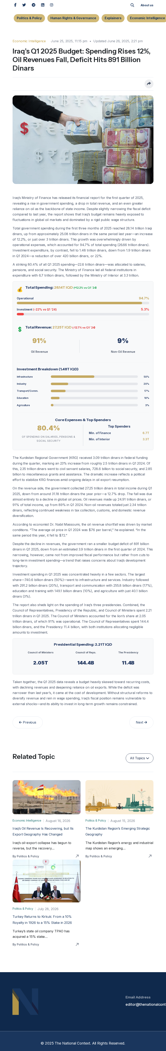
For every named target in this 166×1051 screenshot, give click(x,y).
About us (146, 5)
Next (140, 722)
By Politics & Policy (26, 856)
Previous (29, 722)
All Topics (138, 758)
